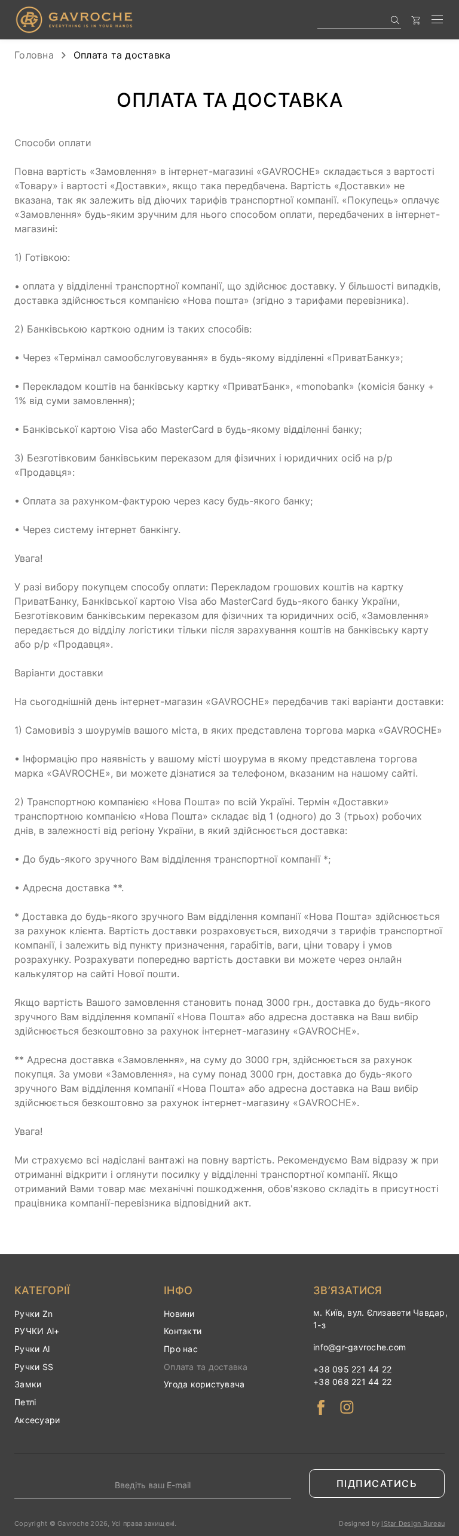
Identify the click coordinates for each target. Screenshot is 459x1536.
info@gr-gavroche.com (359, 1347)
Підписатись (377, 1483)
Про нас (181, 1349)
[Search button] (394, 20)
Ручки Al (32, 1349)
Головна (34, 55)
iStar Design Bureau (413, 1523)
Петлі (25, 1402)
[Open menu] (437, 20)
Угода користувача (204, 1384)
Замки (27, 1384)
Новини (179, 1314)
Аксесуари (37, 1420)
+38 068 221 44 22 (352, 1382)
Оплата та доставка (206, 1367)
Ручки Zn (33, 1314)
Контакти (182, 1331)
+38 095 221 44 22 (352, 1369)
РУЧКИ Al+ (36, 1331)
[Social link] (320, 1407)
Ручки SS (33, 1367)
